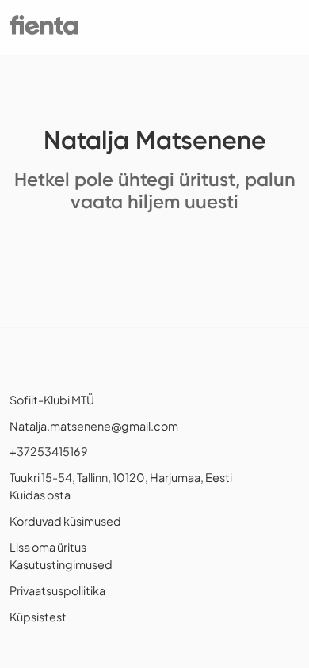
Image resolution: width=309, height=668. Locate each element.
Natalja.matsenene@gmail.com (94, 426)
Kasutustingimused (61, 564)
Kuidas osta (40, 495)
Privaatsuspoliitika (57, 590)
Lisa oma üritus (48, 547)
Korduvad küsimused (65, 521)
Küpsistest (38, 616)
